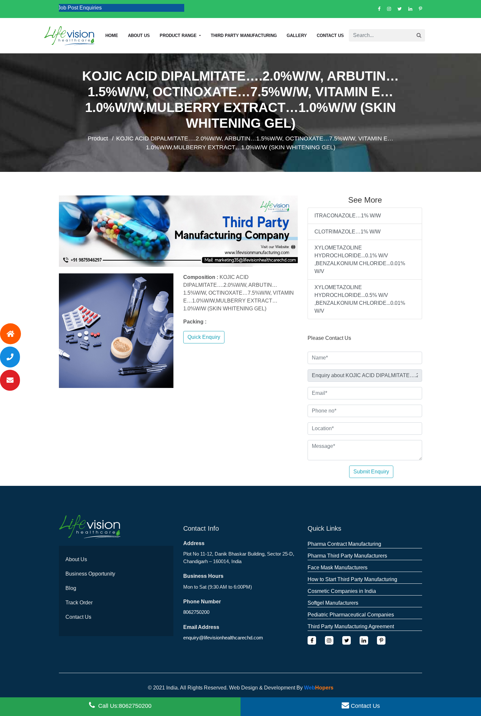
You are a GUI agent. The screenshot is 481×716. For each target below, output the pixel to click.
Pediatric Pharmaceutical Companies (351, 614)
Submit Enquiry (371, 471)
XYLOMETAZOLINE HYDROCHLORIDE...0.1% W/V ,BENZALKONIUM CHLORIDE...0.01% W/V (359, 259)
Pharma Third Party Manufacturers (347, 556)
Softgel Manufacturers (333, 603)
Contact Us (330, 35)
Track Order (79, 602)
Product (98, 138)
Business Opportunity (90, 574)
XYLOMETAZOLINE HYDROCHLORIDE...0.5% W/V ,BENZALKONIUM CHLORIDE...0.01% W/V (359, 299)
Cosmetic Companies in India (342, 591)
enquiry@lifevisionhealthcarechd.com (223, 637)
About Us (76, 559)
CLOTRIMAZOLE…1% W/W (347, 231)
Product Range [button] (179, 35)
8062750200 (196, 612)
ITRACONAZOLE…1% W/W (347, 215)
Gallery (297, 35)
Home (111, 35)
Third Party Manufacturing (244, 35)
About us (139, 35)
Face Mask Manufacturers (337, 567)
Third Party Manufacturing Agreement (351, 626)
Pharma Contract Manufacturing (344, 544)
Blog (70, 588)
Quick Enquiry (203, 337)
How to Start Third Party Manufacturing (352, 579)
